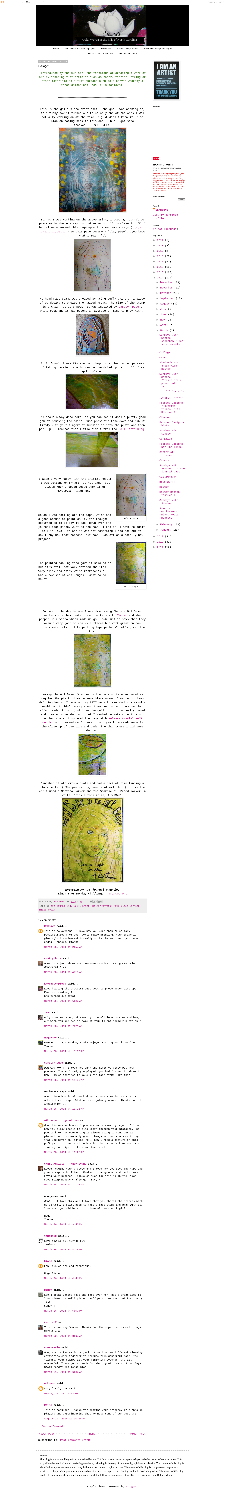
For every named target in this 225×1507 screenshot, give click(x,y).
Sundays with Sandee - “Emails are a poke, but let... (170, 380)
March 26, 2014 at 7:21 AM (63, 1026)
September (168, 298)
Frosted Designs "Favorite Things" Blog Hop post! (171, 407)
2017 (161, 261)
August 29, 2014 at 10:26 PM (65, 1418)
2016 (161, 267)
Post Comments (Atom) (75, 1440)
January (166, 529)
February (167, 524)
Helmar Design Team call (169, 494)
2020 (161, 245)
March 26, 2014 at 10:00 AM (64, 1051)
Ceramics (165, 438)
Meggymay (50, 1037)
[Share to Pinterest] (101, 901)
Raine (48, 1405)
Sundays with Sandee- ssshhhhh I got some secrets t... (171, 341)
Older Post (138, 1433)
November (167, 287)
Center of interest (166, 454)
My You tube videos (128, 53)
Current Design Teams (127, 49)
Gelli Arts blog (130, 429)
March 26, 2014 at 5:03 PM (63, 1310)
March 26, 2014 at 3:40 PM (63, 1224)
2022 (161, 240)
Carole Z (50, 1322)
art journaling (61, 906)
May (163, 319)
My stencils (106, 49)
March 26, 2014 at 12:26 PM (64, 1184)
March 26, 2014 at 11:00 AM (64, 1080)
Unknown (49, 926)
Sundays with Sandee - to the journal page (172, 468)
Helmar (164, 486)
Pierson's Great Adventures (100, 53)
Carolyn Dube (129, 307)
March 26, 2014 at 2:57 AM (63, 947)
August (165, 303)
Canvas (164, 460)
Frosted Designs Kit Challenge (171, 445)
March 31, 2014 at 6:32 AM (63, 1372)
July (164, 309)
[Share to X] (96, 901)
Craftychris (52, 958)
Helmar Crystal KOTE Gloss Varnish (116, 906)
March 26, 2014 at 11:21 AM (64, 1108)
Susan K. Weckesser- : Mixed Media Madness (169, 513)
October (166, 293)
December (167, 282)
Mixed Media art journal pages (158, 49)
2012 (161, 541)
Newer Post (47, 1433)
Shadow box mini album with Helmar (171, 365)
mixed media (47, 910)
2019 (161, 251)
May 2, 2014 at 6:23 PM (61, 1393)
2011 (161, 547)
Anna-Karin (52, 1347)
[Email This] (91, 901)
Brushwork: (167, 481)
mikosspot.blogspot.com (61, 1120)
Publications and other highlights (80, 49)
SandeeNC (161, 209)
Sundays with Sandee (168, 432)
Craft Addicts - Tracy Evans (65, 1163)
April (165, 325)
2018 (161, 256)
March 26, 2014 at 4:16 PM (63, 1249)
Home (56, 49)
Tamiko (122, 615)
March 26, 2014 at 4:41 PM (63, 1278)
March (165, 330)
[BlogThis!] (93, 901)
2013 (161, 536)
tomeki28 (50, 1236)
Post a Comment (52, 1426)
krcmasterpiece (55, 983)
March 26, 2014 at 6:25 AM (63, 1000)
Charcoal (165, 417)
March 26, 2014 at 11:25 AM (64, 1152)
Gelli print (81, 906)
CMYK (162, 357)
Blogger (131, 1486)
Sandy (48, 1289)
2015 (161, 272)
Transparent (117, 893)
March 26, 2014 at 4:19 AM (63, 972)
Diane (48, 1261)
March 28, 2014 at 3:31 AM (63, 1335)
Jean (47, 1012)
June (164, 314)
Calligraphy (168, 476)
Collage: (165, 352)
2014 (161, 277)
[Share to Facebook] (98, 901)
